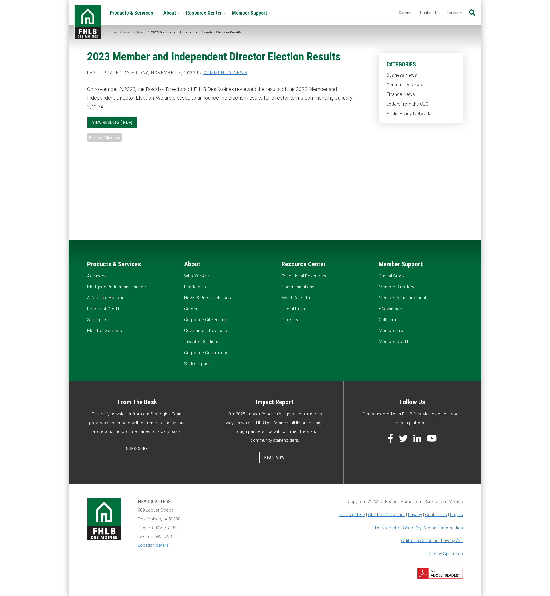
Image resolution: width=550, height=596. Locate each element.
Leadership (195, 286)
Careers (406, 12)
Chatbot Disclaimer (386, 514)
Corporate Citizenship (205, 319)
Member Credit (393, 341)
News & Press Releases (207, 297)
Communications (298, 286)
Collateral (388, 319)
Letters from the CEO (407, 104)
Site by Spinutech (446, 553)
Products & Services (132, 13)
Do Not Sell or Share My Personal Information (419, 527)
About (170, 13)
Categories (401, 64)
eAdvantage (390, 308)
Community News (404, 85)
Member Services (104, 330)
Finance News (400, 94)
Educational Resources (304, 276)
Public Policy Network (408, 113)
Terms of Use (352, 514)
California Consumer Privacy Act (432, 540)
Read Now (274, 457)
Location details (153, 545)
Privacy (415, 514)
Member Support (250, 13)
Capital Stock (391, 276)
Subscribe (137, 448)
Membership (391, 330)
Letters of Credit (103, 308)
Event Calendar (296, 297)
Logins (453, 12)
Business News (401, 75)
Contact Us (430, 12)
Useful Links (293, 308)
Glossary (290, 319)
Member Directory (396, 286)
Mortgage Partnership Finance (116, 286)
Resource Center (204, 13)
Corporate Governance (206, 352)
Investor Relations (201, 341)
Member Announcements (404, 297)
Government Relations (205, 330)
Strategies (97, 319)
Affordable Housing (106, 297)
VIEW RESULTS (105, 122)
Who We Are (196, 276)
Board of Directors (104, 137)
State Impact (197, 363)
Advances (97, 276)
